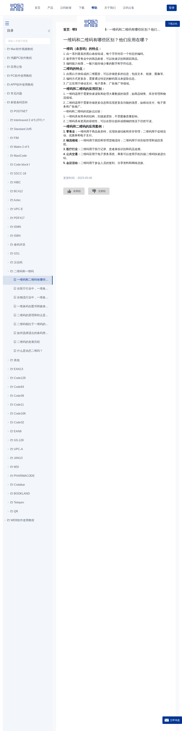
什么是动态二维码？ (29, 350)
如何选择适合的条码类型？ (32, 332)
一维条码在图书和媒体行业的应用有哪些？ (32, 306)
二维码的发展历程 (28, 341)
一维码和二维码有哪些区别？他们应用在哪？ (32, 279)
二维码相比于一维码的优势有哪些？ (32, 324)
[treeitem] (28, 49)
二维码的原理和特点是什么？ (32, 315)
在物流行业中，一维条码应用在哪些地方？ (32, 297)
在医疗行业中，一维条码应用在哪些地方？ (32, 288)
